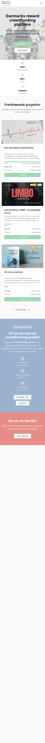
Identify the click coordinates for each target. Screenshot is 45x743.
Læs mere (22, 403)
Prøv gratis (21, 397)
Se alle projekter (21, 310)
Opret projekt (22, 50)
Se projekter (21, 44)
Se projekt (22, 175)
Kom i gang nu (22, 436)
